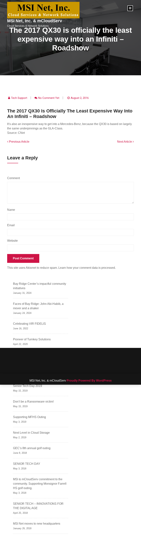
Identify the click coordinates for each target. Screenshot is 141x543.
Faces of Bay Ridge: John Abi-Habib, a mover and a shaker (38, 306)
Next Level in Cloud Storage (31, 432)
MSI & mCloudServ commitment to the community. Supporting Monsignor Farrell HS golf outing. (39, 484)
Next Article (125, 141)
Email (12, 225)
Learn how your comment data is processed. (87, 267)
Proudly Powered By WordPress (89, 380)
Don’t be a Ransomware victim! (33, 401)
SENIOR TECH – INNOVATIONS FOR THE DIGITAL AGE (38, 506)
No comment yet (48, 98)
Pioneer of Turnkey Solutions (32, 339)
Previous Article (18, 141)
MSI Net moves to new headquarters (36, 523)
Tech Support (19, 98)
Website (12, 240)
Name (12, 209)
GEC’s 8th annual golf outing (31, 448)
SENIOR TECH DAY (26, 463)
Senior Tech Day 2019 (27, 385)
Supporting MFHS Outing (29, 417)
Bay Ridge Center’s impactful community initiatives (39, 286)
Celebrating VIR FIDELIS (29, 323)
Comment (14, 178)
